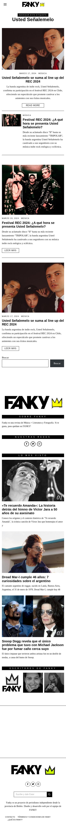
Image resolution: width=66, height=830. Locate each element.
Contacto (10, 817)
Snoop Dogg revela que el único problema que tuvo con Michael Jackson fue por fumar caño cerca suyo (33, 645)
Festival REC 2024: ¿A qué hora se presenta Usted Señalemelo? (43, 123)
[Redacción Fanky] (12, 683)
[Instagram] (39, 444)
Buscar (5, 357)
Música (42, 73)
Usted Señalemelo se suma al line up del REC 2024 (33, 79)
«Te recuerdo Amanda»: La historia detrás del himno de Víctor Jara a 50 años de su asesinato (29, 509)
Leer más (10, 250)
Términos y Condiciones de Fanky (34, 817)
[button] (49, 794)
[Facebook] (26, 444)
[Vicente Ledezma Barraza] (54, 683)
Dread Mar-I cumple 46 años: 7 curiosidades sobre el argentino (26, 579)
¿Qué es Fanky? (15, 820)
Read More (33, 105)
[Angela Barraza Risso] (33, 683)
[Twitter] (33, 444)
